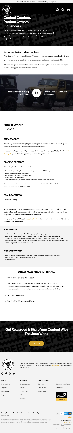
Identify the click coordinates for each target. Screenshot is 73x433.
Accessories (5, 391)
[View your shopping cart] (68, 10)
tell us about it (56, 365)
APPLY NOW (36, 343)
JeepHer (3, 387)
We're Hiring (42, 391)
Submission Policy (33, 413)
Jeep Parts (4, 395)
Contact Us (59, 387)
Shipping (22, 387)
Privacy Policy (24, 391)
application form (33, 219)
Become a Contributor (63, 384)
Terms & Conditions (19, 413)
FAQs (21, 395)
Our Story (41, 384)
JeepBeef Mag (42, 387)
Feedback (22, 398)
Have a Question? (25, 384)
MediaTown (69, 428)
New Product (5, 384)
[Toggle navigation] (15, 9)
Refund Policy (5, 415)
